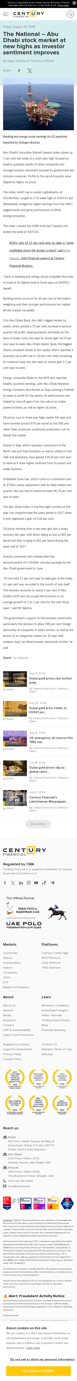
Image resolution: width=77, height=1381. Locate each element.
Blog (45, 1025)
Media (7, 1015)
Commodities (12, 962)
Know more (63, 5)
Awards (8, 1010)
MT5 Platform (51, 958)
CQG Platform (51, 962)
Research (9, 1020)
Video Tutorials (52, 1015)
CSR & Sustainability (16, 1030)
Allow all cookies (38, 1371)
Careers (8, 1025)
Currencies (10, 953)
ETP (5, 982)
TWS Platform (51, 967)
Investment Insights (55, 1010)
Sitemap (47, 1054)
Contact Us (49, 1044)
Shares (8, 958)
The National (20, 658)
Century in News (42, 61)
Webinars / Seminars (55, 1005)
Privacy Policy (12, 1054)
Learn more (33, 1348)
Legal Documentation (17, 1049)
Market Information (16, 987)
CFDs (6, 977)
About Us (9, 1005)
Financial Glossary (54, 1030)
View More (38, 824)
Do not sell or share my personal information (40, 1359)
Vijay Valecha (16, 61)
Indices (8, 967)
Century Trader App (55, 953)
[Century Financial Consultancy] (23, 13)
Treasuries (10, 972)
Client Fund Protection (18, 1035)
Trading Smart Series (56, 1020)
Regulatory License (16, 1044)
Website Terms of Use (57, 1049)
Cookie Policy (12, 1059)
